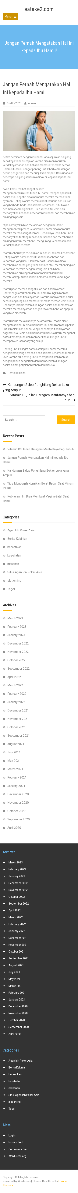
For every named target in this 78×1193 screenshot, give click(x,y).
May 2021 (14, 761)
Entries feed (16, 1142)
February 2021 (17, 777)
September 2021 (18, 735)
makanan (13, 564)
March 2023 (15, 618)
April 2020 (14, 828)
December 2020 (18, 794)
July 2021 (13, 752)
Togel (11, 589)
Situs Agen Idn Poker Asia (24, 572)
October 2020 (16, 811)
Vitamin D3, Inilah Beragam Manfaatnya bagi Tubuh (40, 449)
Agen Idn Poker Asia (20, 530)
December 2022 (18, 643)
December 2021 (18, 710)
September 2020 (18, 819)
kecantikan (14, 547)
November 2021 (18, 719)
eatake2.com (39, 9)
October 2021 (16, 727)
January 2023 (16, 635)
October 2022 (16, 660)
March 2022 (15, 685)
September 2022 (18, 668)
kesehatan (14, 555)
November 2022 (18, 652)
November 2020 (18, 802)
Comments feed (18, 1149)
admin (32, 103)
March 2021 (15, 769)
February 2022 (17, 694)
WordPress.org (17, 1156)
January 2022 (16, 702)
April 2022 (14, 677)
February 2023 (17, 626)
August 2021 (15, 744)
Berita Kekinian (17, 373)
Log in (12, 1135)
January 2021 (16, 786)
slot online (14, 580)
